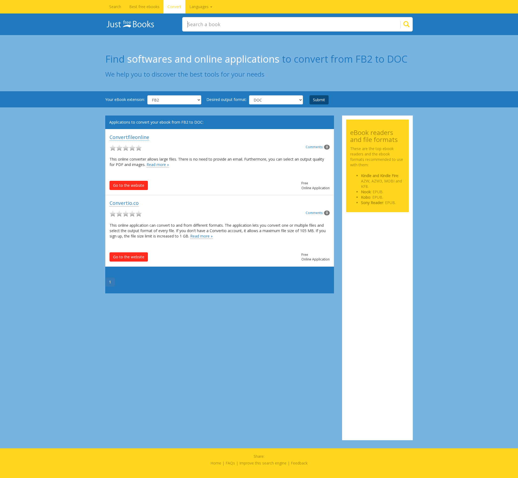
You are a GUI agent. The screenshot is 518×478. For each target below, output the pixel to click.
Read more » (157, 164)
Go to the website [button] (128, 185)
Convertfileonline (129, 137)
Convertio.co (124, 203)
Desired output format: (226, 99)
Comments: (317, 147)
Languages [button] (199, 6)
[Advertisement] (377, 243)
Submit (319, 99)
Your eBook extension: (125, 99)
